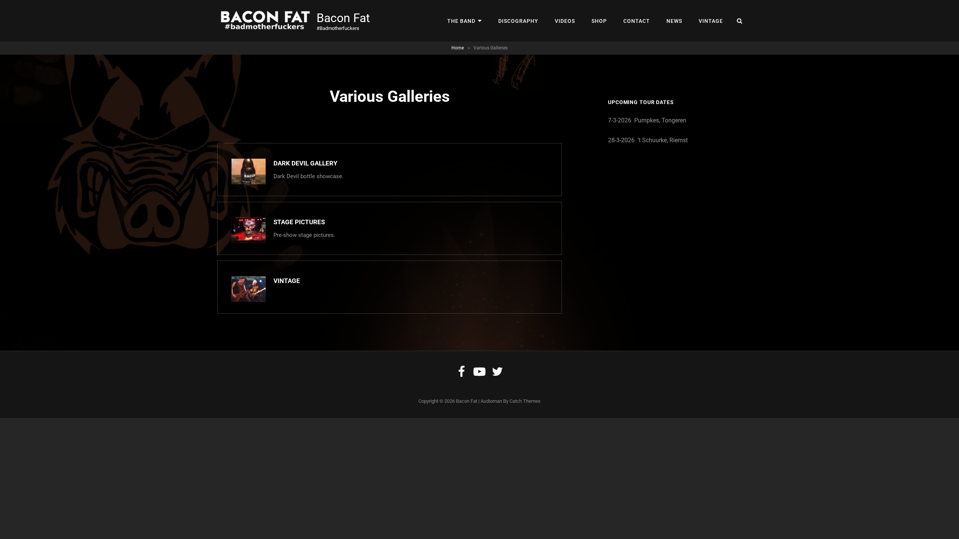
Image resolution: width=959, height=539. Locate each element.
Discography (518, 21)
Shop (599, 21)
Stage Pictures (299, 222)
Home (457, 48)
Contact (636, 21)
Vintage (711, 21)
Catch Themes (525, 401)
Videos (565, 21)
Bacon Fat (343, 18)
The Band (461, 21)
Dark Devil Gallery (305, 163)
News (674, 21)
